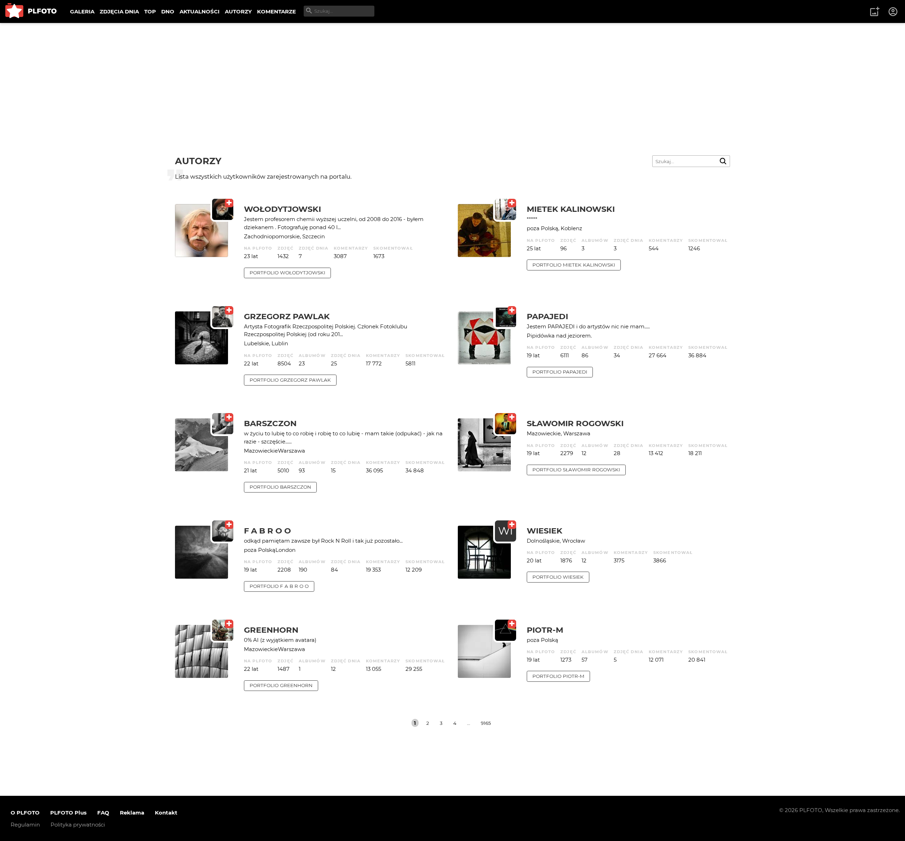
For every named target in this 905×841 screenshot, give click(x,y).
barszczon (270, 423)
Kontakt (166, 812)
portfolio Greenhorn (281, 685)
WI (505, 530)
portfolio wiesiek (558, 577)
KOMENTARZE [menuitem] (276, 11)
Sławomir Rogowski (575, 423)
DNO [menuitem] (167, 11)
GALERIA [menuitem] (82, 11)
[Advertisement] (452, 75)
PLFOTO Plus (68, 812)
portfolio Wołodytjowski (287, 272)
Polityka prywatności (78, 824)
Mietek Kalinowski (571, 209)
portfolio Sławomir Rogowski (576, 469)
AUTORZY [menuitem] (238, 11)
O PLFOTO (25, 812)
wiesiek (544, 531)
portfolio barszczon (280, 487)
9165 (486, 723)
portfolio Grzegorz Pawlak (290, 380)
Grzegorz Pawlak (287, 316)
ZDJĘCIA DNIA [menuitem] (119, 11)
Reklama (132, 812)
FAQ (103, 812)
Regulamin (25, 824)
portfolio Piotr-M (558, 676)
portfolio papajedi (559, 372)
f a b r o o (267, 531)
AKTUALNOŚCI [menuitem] (200, 11)
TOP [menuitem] (150, 11)
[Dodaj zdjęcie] (874, 11)
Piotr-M (545, 630)
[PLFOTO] (31, 11)
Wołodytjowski (282, 209)
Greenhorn (271, 630)
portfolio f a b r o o (279, 586)
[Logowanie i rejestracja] (893, 11)
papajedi (547, 316)
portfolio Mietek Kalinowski (573, 265)
